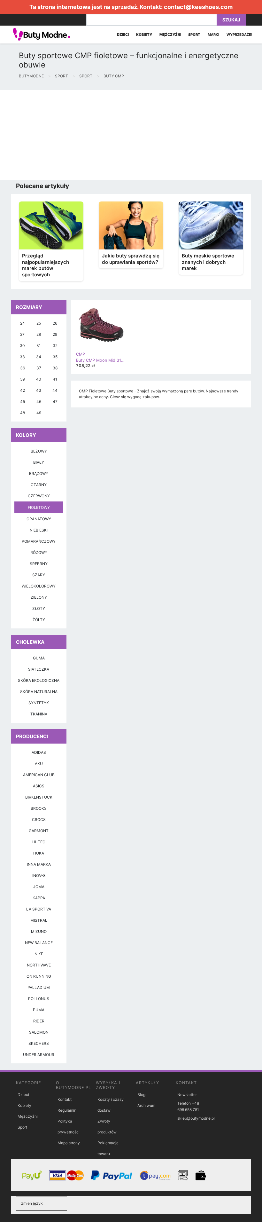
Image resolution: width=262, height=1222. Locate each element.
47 (55, 401)
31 (38, 345)
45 (22, 401)
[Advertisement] (131, 135)
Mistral (38, 920)
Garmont (39, 830)
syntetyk (38, 702)
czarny (39, 484)
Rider (38, 1021)
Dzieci (23, 1094)
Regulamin (67, 1110)
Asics (38, 786)
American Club (39, 774)
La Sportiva (38, 909)
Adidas (39, 752)
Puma (38, 1009)
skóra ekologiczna (38, 680)
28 (38, 334)
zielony (39, 597)
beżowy (39, 451)
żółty (39, 619)
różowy (38, 552)
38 (55, 368)
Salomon (39, 1032)
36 (22, 368)
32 (55, 345)
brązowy (38, 473)
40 (38, 379)
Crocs (39, 819)
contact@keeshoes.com (198, 7)
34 (38, 356)
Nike (39, 953)
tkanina (38, 714)
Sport (22, 1127)
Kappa (39, 897)
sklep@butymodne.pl (196, 1118)
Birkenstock (38, 797)
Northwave (39, 965)
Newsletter (187, 1094)
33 (22, 356)
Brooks (39, 808)
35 (55, 356)
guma (39, 658)
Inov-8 (38, 875)
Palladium (38, 987)
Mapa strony (69, 1142)
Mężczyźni (28, 1116)
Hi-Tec (38, 842)
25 (38, 323)
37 (38, 368)
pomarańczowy (39, 541)
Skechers (38, 1043)
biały (38, 462)
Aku (39, 763)
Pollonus (38, 998)
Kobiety (24, 1105)
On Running (39, 976)
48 (22, 412)
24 (22, 323)
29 (55, 334)
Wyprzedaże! (239, 34)
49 (38, 412)
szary (38, 574)
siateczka (38, 669)
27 (22, 334)
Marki (213, 34)
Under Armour (38, 1054)
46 (38, 401)
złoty (38, 608)
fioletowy (39, 507)
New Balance (39, 942)
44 (55, 390)
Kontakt (65, 1099)
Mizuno (39, 931)
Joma (38, 886)
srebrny (39, 563)
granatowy (39, 518)
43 (38, 390)
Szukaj (231, 19)
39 (22, 379)
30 (22, 345)
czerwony (39, 495)
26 (55, 323)
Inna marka (39, 864)
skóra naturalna (39, 691)
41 (55, 379)
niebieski (39, 530)
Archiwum (146, 1105)
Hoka (38, 853)
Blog (141, 1094)
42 (22, 390)
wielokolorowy (39, 586)
